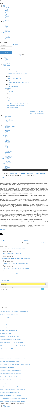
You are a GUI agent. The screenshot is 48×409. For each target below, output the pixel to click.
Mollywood (7, 19)
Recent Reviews (8, 88)
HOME (4, 57)
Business (7, 33)
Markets (6, 136)
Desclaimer (4, 407)
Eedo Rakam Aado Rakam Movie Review (17, 96)
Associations (7, 122)
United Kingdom (8, 127)
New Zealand (7, 28)
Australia (6, 27)
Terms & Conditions (6, 406)
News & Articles (8, 116)
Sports (6, 35)
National (6, 10)
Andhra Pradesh (8, 7)
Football (6, 147)
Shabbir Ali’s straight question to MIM (10, 274)
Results (6, 166)
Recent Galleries (8, 75)
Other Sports (7, 148)
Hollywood (7, 20)
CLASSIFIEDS (5, 168)
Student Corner (8, 124)
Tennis (6, 146)
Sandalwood (7, 17)
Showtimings (7, 119)
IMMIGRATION (5, 125)
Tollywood (7, 14)
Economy (7, 137)
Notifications (7, 165)
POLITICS (4, 58)
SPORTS (4, 144)
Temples (6, 121)
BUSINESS (4, 135)
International (7, 11)
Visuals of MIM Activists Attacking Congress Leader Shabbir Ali (16, 263)
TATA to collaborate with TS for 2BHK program (35, 242)
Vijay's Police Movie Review (12, 107)
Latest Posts (7, 67)
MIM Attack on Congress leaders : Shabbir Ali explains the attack (16, 258)
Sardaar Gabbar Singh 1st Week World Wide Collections (20, 71)
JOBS (3, 163)
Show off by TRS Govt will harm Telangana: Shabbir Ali (14, 248)
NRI (3, 21)
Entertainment (5, 12)
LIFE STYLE (4, 150)
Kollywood (7, 16)
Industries (7, 140)
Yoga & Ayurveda (8, 156)
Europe (6, 30)
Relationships (7, 152)
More (3, 32)
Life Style (7, 36)
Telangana (7, 9)
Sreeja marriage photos (13, 86)
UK (5, 25)
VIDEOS (4, 64)
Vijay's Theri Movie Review (14, 100)
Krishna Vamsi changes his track (36, 111)
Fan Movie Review (12, 91)
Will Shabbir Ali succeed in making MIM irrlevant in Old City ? (15, 268)
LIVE (3, 170)
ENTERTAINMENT (6, 65)
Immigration (4, 22)
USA (6, 24)
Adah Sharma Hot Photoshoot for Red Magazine (18, 82)
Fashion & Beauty (8, 151)
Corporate (7, 139)
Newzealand (7, 130)
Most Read (7, 101)
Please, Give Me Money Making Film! (37, 113)
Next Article (26, 240)
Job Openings (7, 167)
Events (6, 117)
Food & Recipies (8, 157)
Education (7, 38)
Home (3, 5)
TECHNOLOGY (5, 158)
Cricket (6, 145)
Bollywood (7, 15)
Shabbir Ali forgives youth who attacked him (11, 253)
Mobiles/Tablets (8, 160)
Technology (7, 37)
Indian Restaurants (8, 120)
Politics (3, 6)
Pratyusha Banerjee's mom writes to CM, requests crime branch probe (23, 69)
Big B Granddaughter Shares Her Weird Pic (17, 73)
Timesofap (16, 44)
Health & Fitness (8, 153)
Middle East (7, 31)
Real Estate (7, 141)
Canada (6, 26)
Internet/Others (8, 162)
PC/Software (7, 161)
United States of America (10, 126)
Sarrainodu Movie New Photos (14, 78)
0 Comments (4, 180)
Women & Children (8, 155)
